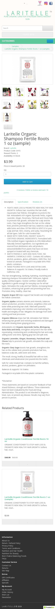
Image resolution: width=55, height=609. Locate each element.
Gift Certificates (8, 577)
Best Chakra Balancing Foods (14, 556)
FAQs (4, 558)
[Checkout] (33, 3)
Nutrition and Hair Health (12, 551)
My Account (7, 589)
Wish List (5, 594)
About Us (6, 540)
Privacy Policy (7, 545)
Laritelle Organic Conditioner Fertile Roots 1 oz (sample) (27, 498)
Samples (15, 46)
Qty (5, 170)
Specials (5, 582)
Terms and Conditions (11, 548)
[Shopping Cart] (30, 3)
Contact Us (6, 565)
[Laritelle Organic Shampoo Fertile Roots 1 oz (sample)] (27, 69)
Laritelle (13, 148)
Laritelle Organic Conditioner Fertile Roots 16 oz (26, 440)
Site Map (5, 570)
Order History (7, 592)
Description (8, 202)
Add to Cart (28, 181)
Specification (23, 202)
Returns (5, 568)
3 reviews (20, 190)
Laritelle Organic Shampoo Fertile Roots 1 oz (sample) (27, 49)
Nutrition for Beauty (10, 553)
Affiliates (5, 580)
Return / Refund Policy (11, 543)
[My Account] (23, 3)
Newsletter (6, 597)
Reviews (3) (37, 202)
